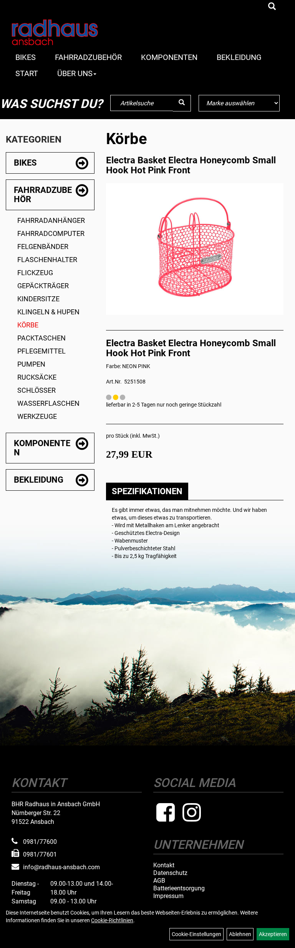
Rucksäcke (36, 377)
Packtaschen (41, 338)
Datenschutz (170, 873)
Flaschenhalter (47, 260)
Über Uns (75, 73)
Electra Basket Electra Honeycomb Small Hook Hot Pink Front (191, 165)
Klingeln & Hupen (48, 312)
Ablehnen (240, 934)
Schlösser (36, 390)
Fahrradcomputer (51, 233)
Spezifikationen (147, 491)
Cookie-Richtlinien (112, 920)
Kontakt (163, 865)
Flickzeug (35, 273)
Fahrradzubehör (88, 57)
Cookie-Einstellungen (196, 934)
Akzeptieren (273, 934)
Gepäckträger (43, 286)
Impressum (168, 896)
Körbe (27, 325)
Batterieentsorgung (179, 888)
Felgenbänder (42, 246)
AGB (159, 880)
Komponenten (169, 57)
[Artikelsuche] (272, 7)
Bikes (25, 57)
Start (26, 73)
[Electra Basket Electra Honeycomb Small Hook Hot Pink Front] (194, 247)
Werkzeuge (37, 416)
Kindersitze (38, 299)
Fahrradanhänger (51, 220)
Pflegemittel (41, 351)
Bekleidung (239, 57)
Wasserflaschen (48, 403)
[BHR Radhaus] (65, 32)
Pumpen (31, 364)
